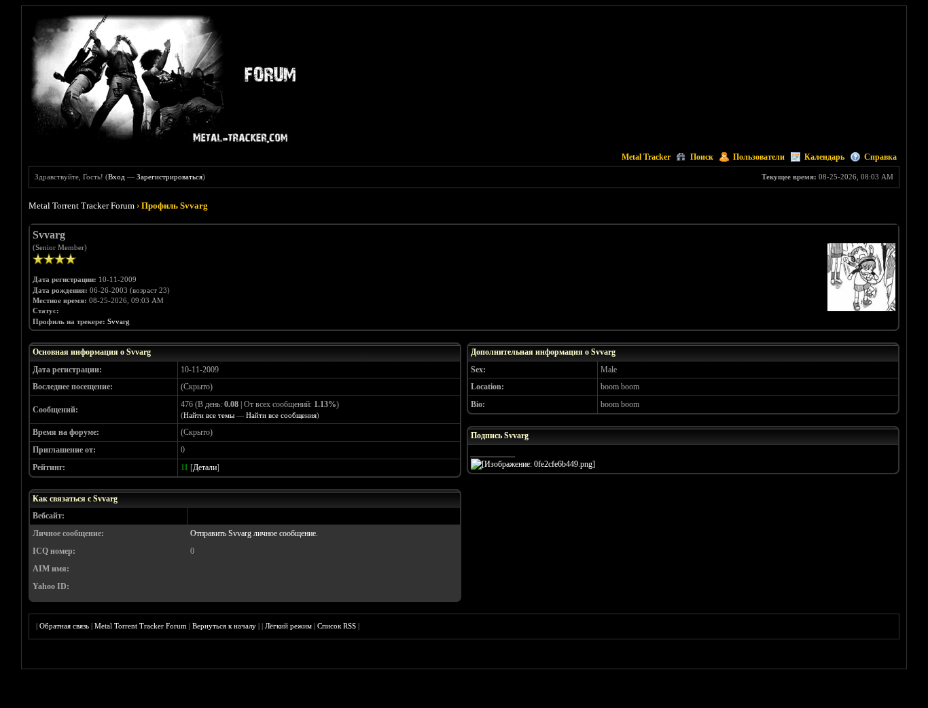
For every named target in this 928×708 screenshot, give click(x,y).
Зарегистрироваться (169, 177)
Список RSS (336, 626)
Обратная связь (64, 626)
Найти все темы (208, 415)
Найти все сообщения (281, 415)
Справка (880, 157)
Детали (205, 467)
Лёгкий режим (288, 626)
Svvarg (118, 321)
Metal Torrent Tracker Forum (82, 205)
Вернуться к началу (224, 626)
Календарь (824, 157)
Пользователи (759, 157)
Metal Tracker (646, 157)
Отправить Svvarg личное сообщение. (254, 533)
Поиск (701, 157)
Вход (116, 177)
